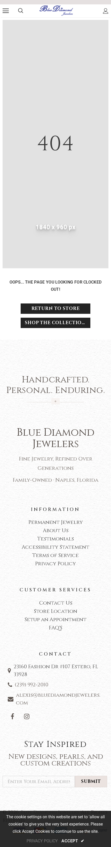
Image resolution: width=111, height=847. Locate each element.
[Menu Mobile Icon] (6, 11)
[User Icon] (105, 11)
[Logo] (56, 10)
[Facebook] (12, 716)
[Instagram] (26, 716)
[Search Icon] (20, 10)
